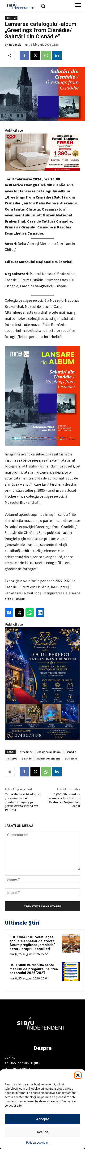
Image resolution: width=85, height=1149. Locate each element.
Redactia (15, 45)
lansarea (12, 758)
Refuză (42, 1132)
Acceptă (42, 1119)
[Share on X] (19, 612)
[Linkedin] (57, 55)
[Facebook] (24, 55)
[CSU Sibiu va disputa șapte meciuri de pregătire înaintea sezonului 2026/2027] (71, 971)
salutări (27, 758)
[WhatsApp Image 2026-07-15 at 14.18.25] (42, 683)
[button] (78, 1075)
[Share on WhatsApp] (30, 612)
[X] (35, 55)
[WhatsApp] (46, 55)
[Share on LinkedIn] (40, 612)
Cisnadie (70, 752)
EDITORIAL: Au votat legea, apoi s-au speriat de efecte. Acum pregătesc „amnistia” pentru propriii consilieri (32, 943)
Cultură (11, 18)
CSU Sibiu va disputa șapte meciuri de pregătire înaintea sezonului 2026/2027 (33, 969)
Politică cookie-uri (37, 1142)
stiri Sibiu (71, 758)
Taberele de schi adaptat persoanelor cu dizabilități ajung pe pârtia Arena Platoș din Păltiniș (23, 802)
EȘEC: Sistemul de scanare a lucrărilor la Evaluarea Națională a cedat (64, 800)
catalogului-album (49, 752)
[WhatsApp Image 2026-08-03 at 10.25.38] (42, 152)
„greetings (25, 752)
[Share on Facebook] (9, 612)
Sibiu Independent (48, 758)
